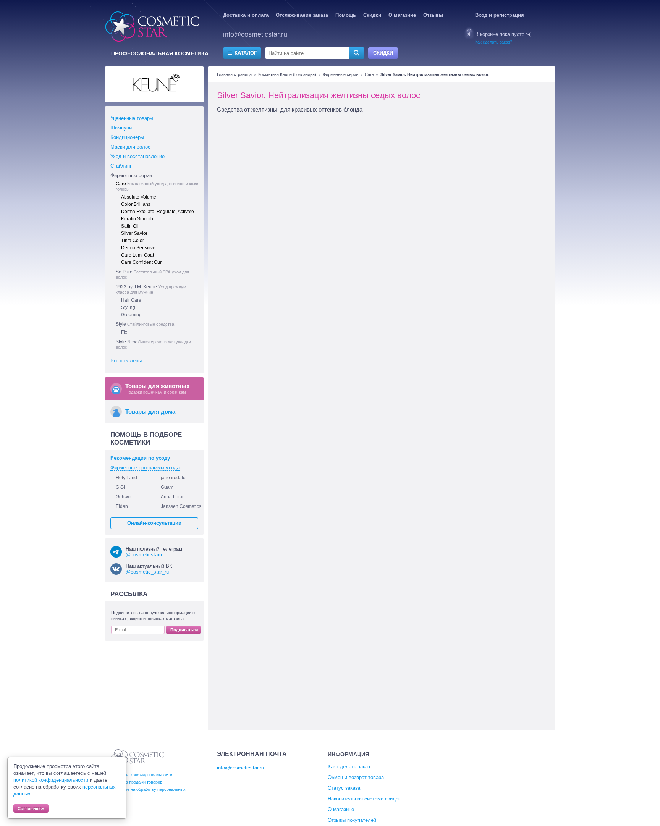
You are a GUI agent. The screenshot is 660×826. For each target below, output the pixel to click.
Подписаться (184, 629)
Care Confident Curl (142, 262)
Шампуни (121, 128)
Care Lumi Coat (137, 255)
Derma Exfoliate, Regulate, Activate (157, 211)
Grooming (131, 314)
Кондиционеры (127, 137)
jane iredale (173, 477)
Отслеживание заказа (302, 15)
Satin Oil (130, 226)
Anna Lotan (173, 496)
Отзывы (433, 15)
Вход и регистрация (499, 15)
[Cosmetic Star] (137, 757)
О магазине (402, 15)
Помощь (345, 15)
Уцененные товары (131, 118)
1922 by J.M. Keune (152, 289)
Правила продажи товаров (136, 782)
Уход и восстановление (137, 156)
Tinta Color (132, 240)
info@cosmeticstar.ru (255, 34)
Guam (167, 487)
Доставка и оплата (246, 15)
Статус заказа (344, 788)
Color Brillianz (135, 204)
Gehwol (124, 496)
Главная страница (234, 74)
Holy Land (126, 477)
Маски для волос (130, 147)
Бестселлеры (126, 361)
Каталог (246, 53)
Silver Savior (134, 233)
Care (369, 74)
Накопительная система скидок (364, 799)
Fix (124, 332)
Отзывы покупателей (352, 820)
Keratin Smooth (137, 218)
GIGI (120, 487)
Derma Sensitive (138, 248)
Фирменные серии (340, 74)
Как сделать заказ (349, 766)
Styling (128, 307)
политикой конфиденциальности (50, 780)
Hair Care (131, 300)
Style (145, 324)
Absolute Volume (138, 197)
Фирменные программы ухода (145, 467)
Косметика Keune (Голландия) (287, 74)
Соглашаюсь (31, 808)
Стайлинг (121, 166)
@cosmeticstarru (144, 555)
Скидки (372, 15)
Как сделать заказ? (493, 42)
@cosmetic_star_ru (147, 572)
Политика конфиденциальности (141, 775)
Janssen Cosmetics (181, 506)
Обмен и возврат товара (356, 777)
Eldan (122, 506)
